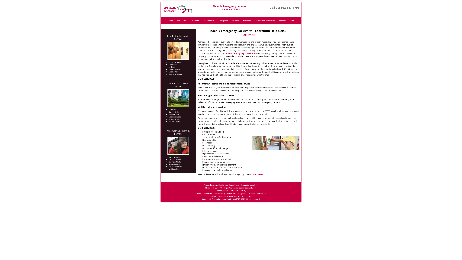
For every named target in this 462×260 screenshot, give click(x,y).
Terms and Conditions (265, 21)
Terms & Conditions (218, 197)
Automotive (195, 21)
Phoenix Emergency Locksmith (240, 53)
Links (249, 197)
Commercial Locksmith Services (178, 85)
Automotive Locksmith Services (178, 132)
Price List (282, 21)
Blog (292, 21)
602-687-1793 (290, 8)
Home (170, 21)
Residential (181, 21)
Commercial (209, 21)
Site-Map (241, 197)
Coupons (235, 21)
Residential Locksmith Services (178, 37)
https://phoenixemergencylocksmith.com (240, 188)
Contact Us (247, 21)
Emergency (223, 21)
